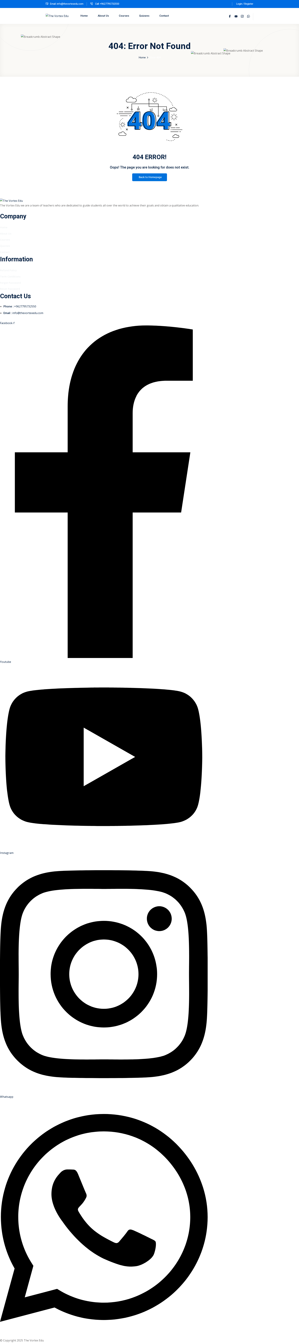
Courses (124, 16)
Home (84, 16)
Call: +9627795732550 (107, 4)
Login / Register (244, 4)
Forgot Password (10, 282)
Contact (164, 16)
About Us (103, 16)
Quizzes (144, 16)
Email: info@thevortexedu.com (66, 4)
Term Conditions (10, 276)
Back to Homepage (150, 177)
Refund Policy (8, 270)
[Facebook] (229, 16)
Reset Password (10, 288)
